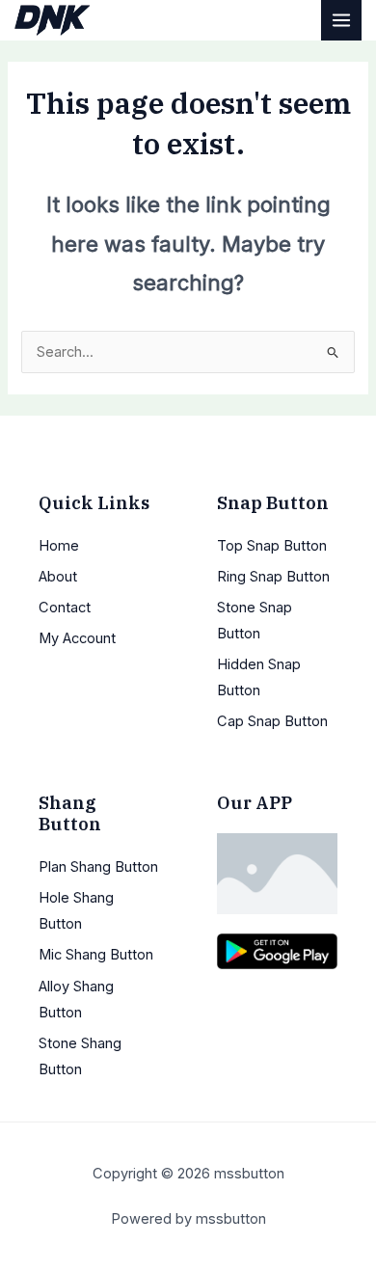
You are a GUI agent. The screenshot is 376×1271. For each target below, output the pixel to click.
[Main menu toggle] (341, 20)
